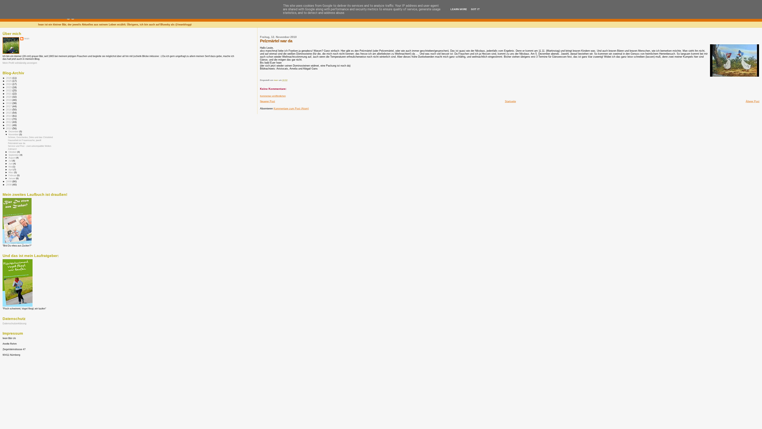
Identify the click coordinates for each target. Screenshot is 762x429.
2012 (9, 122)
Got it (475, 9)
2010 (9, 128)
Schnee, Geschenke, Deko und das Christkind (30, 137)
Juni (11, 163)
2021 (9, 93)
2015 (9, 112)
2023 (9, 87)
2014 (9, 116)
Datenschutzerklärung (14, 323)
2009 (9, 181)
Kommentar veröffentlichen (273, 96)
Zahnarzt (12, 149)
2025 (9, 81)
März (11, 172)
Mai (11, 166)
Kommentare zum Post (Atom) (291, 108)
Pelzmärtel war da (16, 143)
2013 (9, 119)
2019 (9, 100)
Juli (10, 160)
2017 (9, 106)
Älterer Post (752, 101)
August (12, 158)
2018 (9, 103)
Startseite (510, 101)
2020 (9, 97)
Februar (13, 175)
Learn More (458, 9)
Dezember (14, 131)
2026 (9, 78)
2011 (9, 125)
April (11, 169)
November (14, 134)
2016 (9, 109)
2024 (9, 84)
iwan (26, 38)
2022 (9, 90)
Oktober (13, 152)
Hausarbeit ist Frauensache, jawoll (24, 140)
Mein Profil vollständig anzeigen (20, 63)
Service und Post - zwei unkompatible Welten (29, 146)
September (14, 155)
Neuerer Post (267, 101)
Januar (12, 178)
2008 (9, 184)
